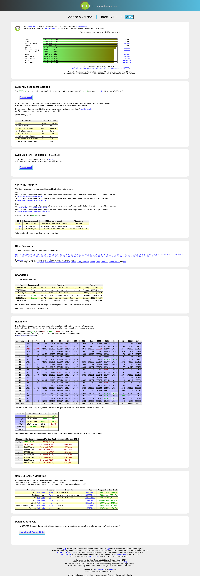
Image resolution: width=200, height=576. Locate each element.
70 (102, 256)
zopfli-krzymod (85, 109)
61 (126, 256)
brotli (51, 500)
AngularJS (40, 262)
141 (42, 254)
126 (96, 254)
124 (103, 254)
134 (67, 254)
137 (56, 254)
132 (74, 254)
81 (72, 256)
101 (16, 256)
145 (27, 254)
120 (118, 254)
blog (111, 569)
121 (114, 254)
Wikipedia (41, 492)
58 (134, 256)
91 (45, 256)
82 (69, 256)
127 (93, 254)
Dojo (68, 262)
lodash (92, 262)
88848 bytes (90, 492)
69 (104, 256)
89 (50, 256)
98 (26, 256)
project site (22, 260)
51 (153, 256)
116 (132, 254)
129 (85, 254)
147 (20, 254)
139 (49, 254)
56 (140, 256)
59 (131, 256)
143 (34, 254)
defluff (51, 159)
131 (78, 254)
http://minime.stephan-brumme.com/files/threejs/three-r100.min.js (94, 68)
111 (150, 254)
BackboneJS (50, 262)
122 (111, 254)
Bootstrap (59, 262)
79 (77, 256)
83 (67, 256)
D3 (64, 262)
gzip (108, 549)
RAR (51, 495)
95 (34, 256)
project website (81, 26)
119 (122, 254)
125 (100, 254)
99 (23, 256)
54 (145, 256)
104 (175, 254)
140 (45, 254)
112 (147, 254)
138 (52, 254)
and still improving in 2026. (116, 560)
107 (164, 254)
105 (172, 254)
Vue (124, 262)
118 (125, 254)
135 (63, 254)
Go (130, 17)
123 (107, 254)
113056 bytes (90, 503)
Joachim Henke (94, 556)
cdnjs (18, 224)
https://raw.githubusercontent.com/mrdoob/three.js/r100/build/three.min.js (68, 195)
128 (89, 254)
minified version (51, 28)
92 (42, 256)
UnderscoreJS (114, 262)
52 (150, 256)
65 (115, 256)
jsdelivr (100, 91)
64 (118, 256)
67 (110, 256)
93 (39, 256)
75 (88, 256)
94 (37, 256)
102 (183, 254)
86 (58, 256)
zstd (50, 508)
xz (51, 503)
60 (129, 256)
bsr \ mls (20, 341)
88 (53, 256)
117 (129, 254)
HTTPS (126, 68)
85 (61, 256)
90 (48, 256)
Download (26, 97)
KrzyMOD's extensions (65, 552)
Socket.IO (104, 262)
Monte (25, 408)
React (98, 262)
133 (71, 254)
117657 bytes (90, 505)
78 (80, 256)
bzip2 (51, 505)
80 (75, 256)
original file (31, 26)
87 (56, 256)
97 (29, 256)
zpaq (51, 492)
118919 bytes (90, 508)
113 (143, 254)
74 (91, 256)
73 (94, 256)
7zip (50, 498)
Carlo (30, 408)
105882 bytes (90, 498)
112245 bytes (90, 500)
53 (148, 256)
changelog (123, 562)
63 (121, 256)
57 (137, 256)
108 (161, 254)
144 (31, 254)
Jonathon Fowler (120, 554)
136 (60, 254)
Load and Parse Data (32, 532)
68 (107, 256)
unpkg (18, 226)
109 (157, 254)
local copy (127, 43)
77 (83, 256)
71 (99, 256)
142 (38, 254)
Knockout (85, 262)
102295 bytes (90, 495)
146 (23, 254)
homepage (99, 569)
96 (31, 256)
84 (64, 256)
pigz (64, 549)
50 (156, 256)
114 (139, 254)
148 (16, 254)
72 (96, 256)
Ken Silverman (66, 554)
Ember (73, 262)
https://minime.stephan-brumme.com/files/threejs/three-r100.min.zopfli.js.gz (69, 198)
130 (82, 254)
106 (168, 254)
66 (113, 256)
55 (142, 256)
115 (136, 254)
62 (123, 256)
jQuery (78, 262)
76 (85, 256)
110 (153, 254)
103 (179, 254)
